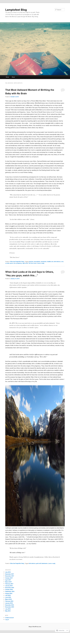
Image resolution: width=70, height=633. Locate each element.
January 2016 (9, 603)
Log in (7, 619)
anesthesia (43, 261)
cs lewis (7, 263)
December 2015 (9, 605)
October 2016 (9, 589)
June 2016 (8, 597)
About (13, 77)
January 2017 (9, 585)
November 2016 (9, 587)
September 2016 (9, 591)
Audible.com (50, 261)
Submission (44, 563)
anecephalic (37, 261)
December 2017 (9, 574)
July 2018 (8, 572)
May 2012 (7, 611)
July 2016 (8, 595)
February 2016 (9, 601)
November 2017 (9, 576)
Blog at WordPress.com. (35, 626)
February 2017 (9, 584)
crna (62, 261)
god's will (38, 563)
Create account (9, 617)
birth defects (57, 261)
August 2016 (8, 593)
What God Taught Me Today (17, 261)
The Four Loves (32, 263)
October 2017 (9, 578)
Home (7, 77)
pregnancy (19, 263)
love (15, 263)
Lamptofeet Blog (16, 10)
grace (11, 263)
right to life (25, 263)
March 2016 (8, 599)
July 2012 (8, 609)
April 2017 (8, 580)
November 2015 (9, 607)
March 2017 (8, 582)
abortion (31, 261)
